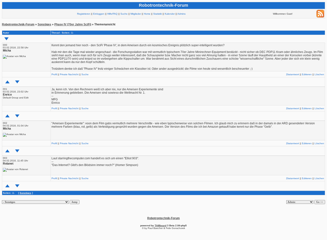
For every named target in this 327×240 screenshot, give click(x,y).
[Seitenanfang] (7, 82)
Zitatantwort (292, 74)
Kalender (170, 13)
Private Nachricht (69, 74)
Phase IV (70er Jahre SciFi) (72, 24)
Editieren (307, 74)
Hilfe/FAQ (112, 13)
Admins (181, 13)
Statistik (157, 13)
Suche (124, 13)
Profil (54, 74)
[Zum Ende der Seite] (6, 39)
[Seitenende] (17, 82)
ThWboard (160, 225)
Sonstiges (44, 24)
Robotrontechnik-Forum (18, 24)
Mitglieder (135, 13)
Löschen (319, 74)
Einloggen (98, 13)
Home (147, 13)
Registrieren (83, 13)
